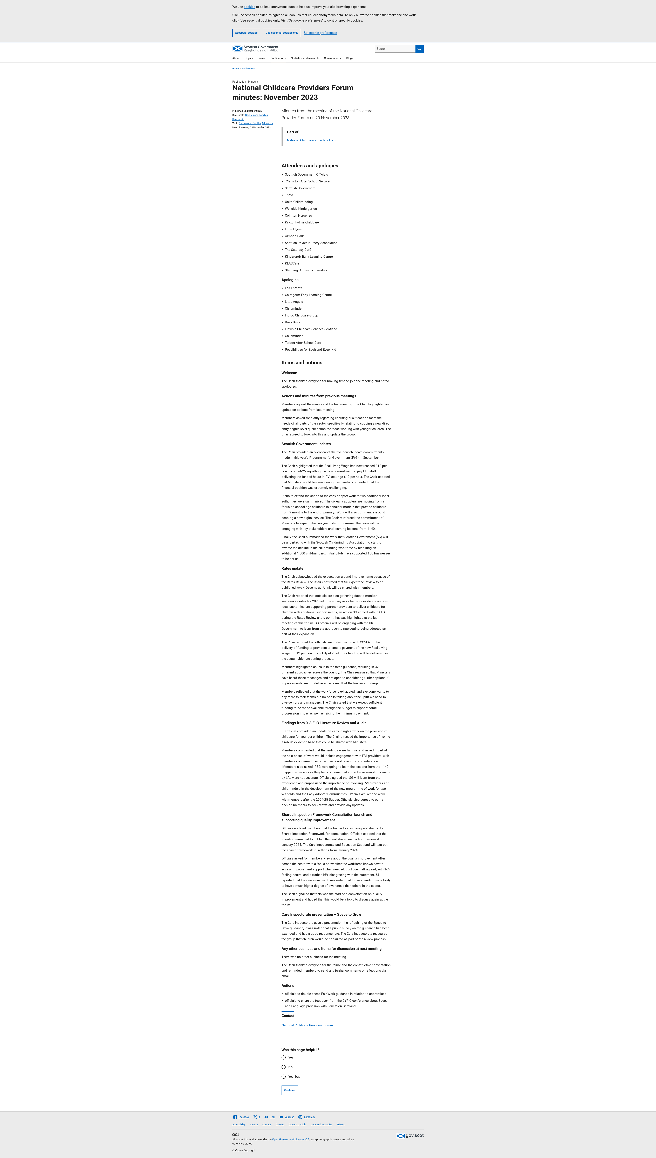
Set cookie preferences (320, 33)
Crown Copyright (297, 1124)
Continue (289, 1090)
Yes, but (294, 1076)
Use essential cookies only (282, 32)
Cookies (280, 1124)
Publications (278, 58)
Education (267, 123)
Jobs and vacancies (321, 1124)
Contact (266, 1124)
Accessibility (238, 1124)
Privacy (341, 1124)
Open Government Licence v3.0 (291, 1139)
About (236, 58)
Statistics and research (305, 58)
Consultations (332, 58)
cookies (249, 7)
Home (235, 68)
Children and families (250, 123)
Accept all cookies (246, 32)
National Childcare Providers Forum (312, 140)
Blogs (349, 58)
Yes (290, 1057)
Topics (249, 58)
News (261, 58)
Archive (254, 1124)
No (290, 1067)
